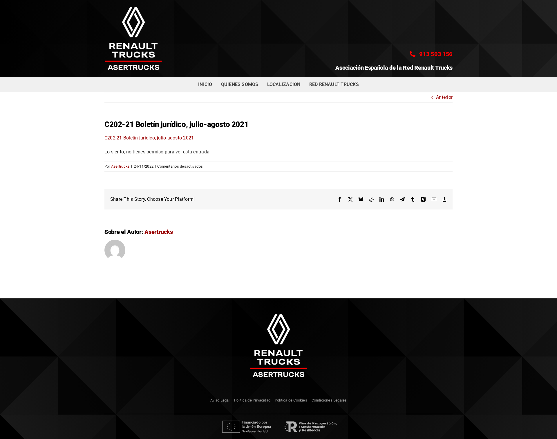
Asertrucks (120, 166)
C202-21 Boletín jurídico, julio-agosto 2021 (149, 138)
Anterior (444, 97)
